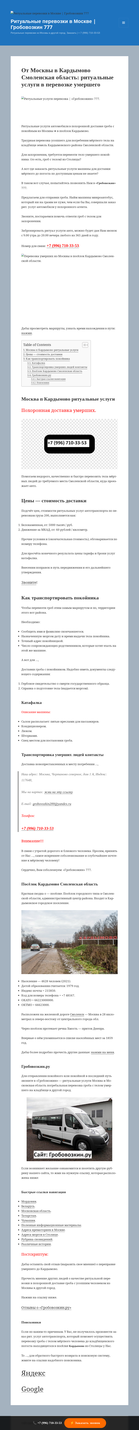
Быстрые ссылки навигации (51, 379)
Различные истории (36, 1244)
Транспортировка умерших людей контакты (59, 367)
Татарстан (28, 1216)
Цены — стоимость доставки (44, 354)
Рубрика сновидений (36, 1239)
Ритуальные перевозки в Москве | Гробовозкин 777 (53, 24)
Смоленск (77, 1014)
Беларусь (28, 1206)
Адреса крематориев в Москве (43, 1230)
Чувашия (28, 1220)
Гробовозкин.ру (41, 375)
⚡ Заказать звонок (85, 1423)
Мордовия (28, 1201)
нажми (26, 333)
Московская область (36, 1211)
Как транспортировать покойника (48, 358)
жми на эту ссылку (58, 792)
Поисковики (43, 382)
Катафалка (38, 363)
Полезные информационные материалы (51, 1225)
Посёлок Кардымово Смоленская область (57, 371)
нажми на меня (102, 1052)
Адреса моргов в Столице (39, 1234)
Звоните (28, 582)
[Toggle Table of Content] (83, 345)
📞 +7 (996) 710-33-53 (47, 1423)
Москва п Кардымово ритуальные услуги (52, 350)
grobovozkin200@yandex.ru (52, 804)
